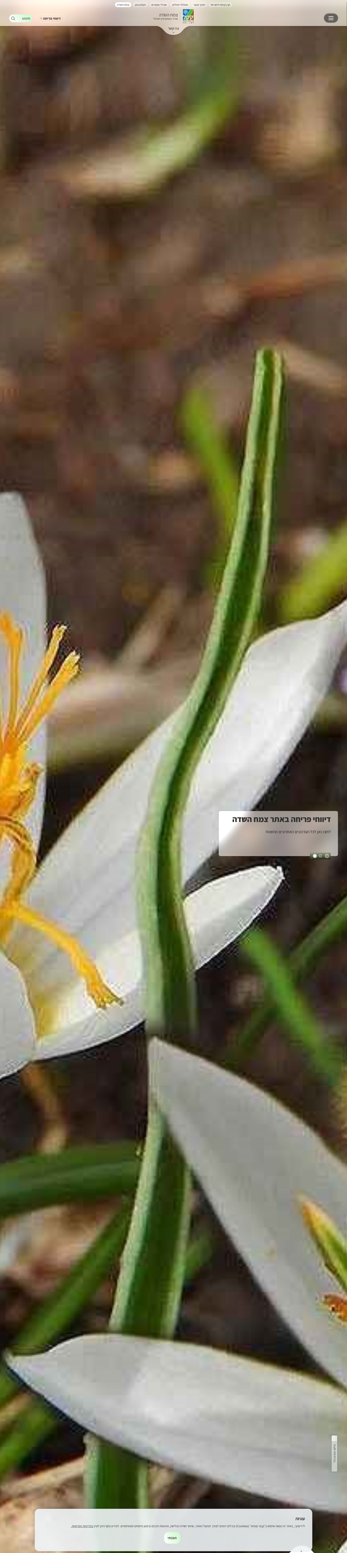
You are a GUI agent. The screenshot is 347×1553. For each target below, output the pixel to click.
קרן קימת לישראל (220, 5)
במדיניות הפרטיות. (82, 1526)
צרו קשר (173, 28)
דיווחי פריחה (52, 18)
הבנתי (172, 1537)
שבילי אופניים (159, 5)
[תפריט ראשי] (331, 18)
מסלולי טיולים (180, 5)
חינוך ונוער (199, 5)
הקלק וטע (140, 5)
